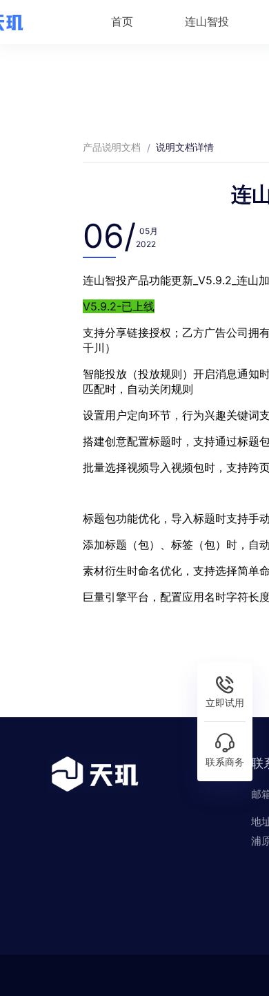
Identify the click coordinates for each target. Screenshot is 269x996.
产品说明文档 (112, 147)
